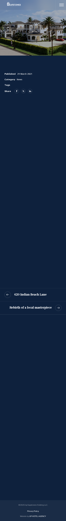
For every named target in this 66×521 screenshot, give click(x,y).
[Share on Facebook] (16, 91)
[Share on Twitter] (23, 91)
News (35, 31)
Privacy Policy (33, 511)
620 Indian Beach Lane (30, 294)
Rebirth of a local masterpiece (31, 307)
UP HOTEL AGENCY (33, 516)
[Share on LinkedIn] (30, 91)
